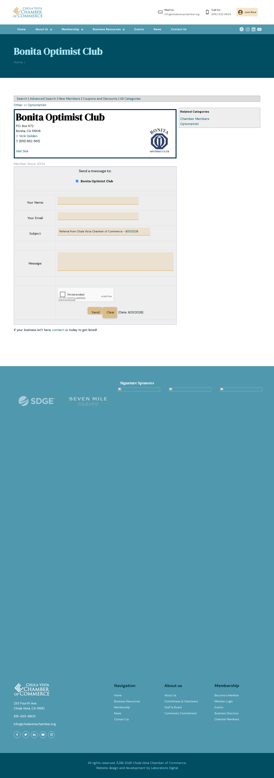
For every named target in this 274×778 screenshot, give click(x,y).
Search (22, 99)
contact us (60, 330)
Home (118, 695)
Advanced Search (43, 99)
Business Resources (127, 701)
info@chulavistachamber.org (35, 724)
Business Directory (227, 713)
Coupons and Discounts (100, 99)
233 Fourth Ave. (25, 703)
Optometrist (189, 124)
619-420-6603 (25, 716)
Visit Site (22, 151)
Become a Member (227, 695)
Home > (19, 62)
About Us (170, 695)
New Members (69, 99)
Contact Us (121, 719)
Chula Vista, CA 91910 (29, 708)
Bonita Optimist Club (60, 116)
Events (219, 707)
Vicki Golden (28, 136)
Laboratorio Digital (164, 768)
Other (18, 105)
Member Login (224, 701)
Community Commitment (180, 713)
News (117, 713)
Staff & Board (173, 707)
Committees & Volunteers (181, 701)
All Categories (130, 99)
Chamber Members (194, 119)
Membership (122, 707)
